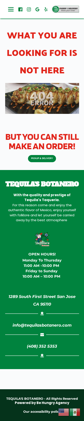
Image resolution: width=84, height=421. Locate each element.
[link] (42, 300)
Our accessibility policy (42, 412)
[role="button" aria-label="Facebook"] (20, 9)
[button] (65, 9)
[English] (63, 412)
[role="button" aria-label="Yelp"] (46, 9)
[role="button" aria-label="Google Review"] (37, 9)
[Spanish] (75, 412)
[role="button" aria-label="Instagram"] (29, 9)
